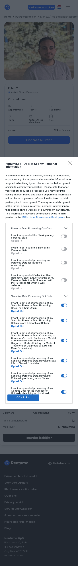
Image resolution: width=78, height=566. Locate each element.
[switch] (64, 236)
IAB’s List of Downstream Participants (43, 217)
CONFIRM (23, 397)
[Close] (70, 164)
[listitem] (39, 228)
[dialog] (39, 283)
